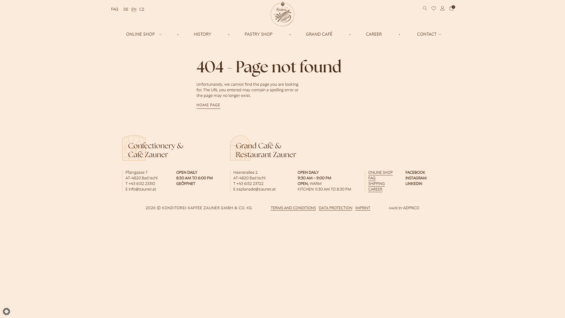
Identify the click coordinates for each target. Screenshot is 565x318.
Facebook (415, 173)
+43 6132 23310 (142, 184)
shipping (376, 184)
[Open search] (425, 8)
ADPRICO (411, 208)
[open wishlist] (434, 8)
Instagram (416, 178)
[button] (451, 8)
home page (208, 105)
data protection (335, 208)
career (375, 190)
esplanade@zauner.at (256, 190)
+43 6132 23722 (250, 184)
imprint (362, 208)
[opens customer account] (442, 8)
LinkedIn (414, 184)
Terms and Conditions (293, 208)
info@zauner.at (142, 190)
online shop (140, 34)
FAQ (114, 9)
